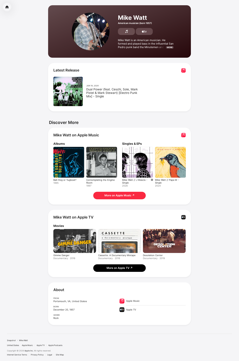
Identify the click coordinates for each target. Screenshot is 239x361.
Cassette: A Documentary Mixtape (117, 255)
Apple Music (27, 345)
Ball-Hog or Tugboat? (64, 148)
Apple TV (41, 345)
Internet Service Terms (17, 355)
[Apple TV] (144, 31)
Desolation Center (153, 255)
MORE (170, 47)
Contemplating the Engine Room (100, 149)
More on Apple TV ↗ (120, 268)
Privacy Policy (37, 355)
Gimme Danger (61, 255)
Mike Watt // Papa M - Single (167, 149)
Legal (49, 355)
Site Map (60, 355)
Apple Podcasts (55, 345)
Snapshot (11, 340)
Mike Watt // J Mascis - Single (134, 149)
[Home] (7, 7)
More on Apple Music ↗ (119, 195)
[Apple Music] (126, 31)
